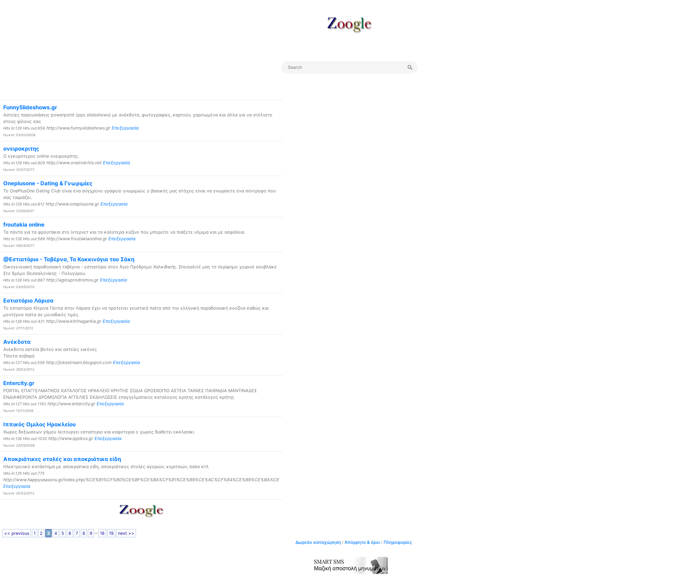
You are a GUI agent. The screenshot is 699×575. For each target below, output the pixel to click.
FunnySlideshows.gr (30, 107)
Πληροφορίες (398, 542)
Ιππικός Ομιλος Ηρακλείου (39, 424)
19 (111, 533)
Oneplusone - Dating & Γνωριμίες (48, 183)
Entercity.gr (18, 383)
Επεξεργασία (125, 128)
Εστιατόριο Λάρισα (28, 300)
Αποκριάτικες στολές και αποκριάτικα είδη (62, 459)
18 (102, 533)
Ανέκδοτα (17, 342)
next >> (126, 533)
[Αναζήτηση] (410, 67)
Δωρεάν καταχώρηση (318, 542)
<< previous (16, 533)
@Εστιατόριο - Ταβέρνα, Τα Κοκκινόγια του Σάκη (68, 259)
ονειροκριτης (21, 148)
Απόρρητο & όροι (362, 542)
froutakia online (24, 224)
